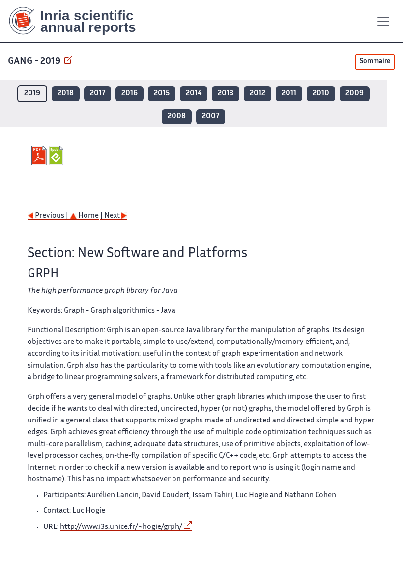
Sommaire (375, 62)
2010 (321, 93)
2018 (66, 93)
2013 (225, 93)
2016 (129, 93)
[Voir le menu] (383, 21)
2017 (97, 93)
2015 (162, 93)
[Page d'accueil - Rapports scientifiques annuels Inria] (79, 21)
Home (88, 216)
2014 (194, 93)
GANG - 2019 (35, 61)
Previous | (51, 216)
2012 (257, 93)
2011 (289, 93)
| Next (110, 216)
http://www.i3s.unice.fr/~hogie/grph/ (121, 527)
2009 (354, 93)
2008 (177, 116)
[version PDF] (40, 155)
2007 (210, 116)
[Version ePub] (57, 155)
